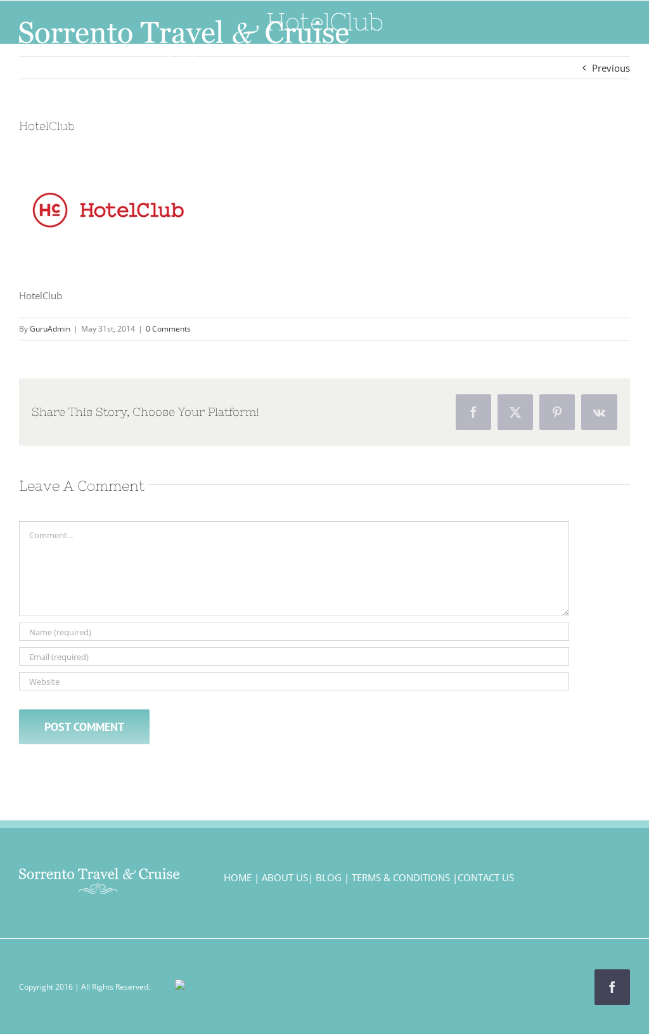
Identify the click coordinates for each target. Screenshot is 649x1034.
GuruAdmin (50, 328)
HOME (238, 877)
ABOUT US (285, 877)
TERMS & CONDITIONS (401, 877)
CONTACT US (486, 877)
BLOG (329, 877)
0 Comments (168, 328)
